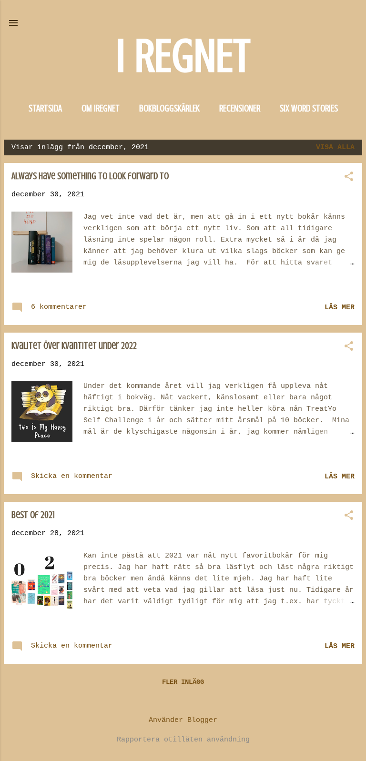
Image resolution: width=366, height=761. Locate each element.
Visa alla (335, 147)
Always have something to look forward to (90, 176)
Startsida (45, 108)
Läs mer (340, 308)
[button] (349, 177)
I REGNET (183, 56)
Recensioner (239, 108)
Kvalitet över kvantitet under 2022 (74, 345)
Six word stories (309, 108)
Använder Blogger (183, 720)
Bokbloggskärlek (169, 108)
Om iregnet (100, 108)
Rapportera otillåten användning (183, 740)
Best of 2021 (33, 514)
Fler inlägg (183, 682)
